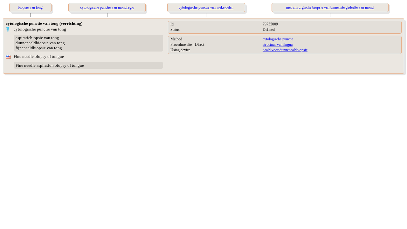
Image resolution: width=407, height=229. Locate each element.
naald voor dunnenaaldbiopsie (285, 50)
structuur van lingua (278, 44)
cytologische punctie (278, 39)
